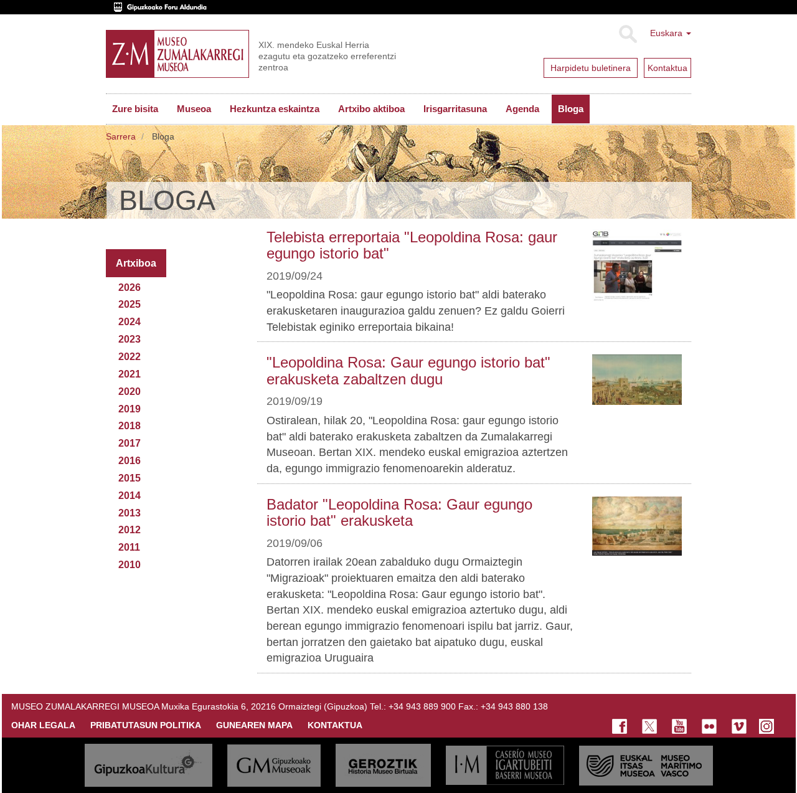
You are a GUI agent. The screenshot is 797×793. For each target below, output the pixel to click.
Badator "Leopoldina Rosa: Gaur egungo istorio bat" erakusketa (399, 512)
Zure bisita (135, 108)
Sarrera (121, 136)
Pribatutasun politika (145, 725)
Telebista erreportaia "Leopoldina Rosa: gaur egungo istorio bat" (411, 245)
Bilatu (627, 34)
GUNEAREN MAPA (254, 725)
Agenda (522, 108)
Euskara (667, 33)
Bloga (570, 108)
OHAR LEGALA (43, 725)
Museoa (194, 108)
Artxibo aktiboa (371, 108)
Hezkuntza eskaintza (274, 108)
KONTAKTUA (335, 725)
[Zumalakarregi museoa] (177, 54)
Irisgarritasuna (455, 108)
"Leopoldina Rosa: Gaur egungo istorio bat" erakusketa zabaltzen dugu (408, 370)
